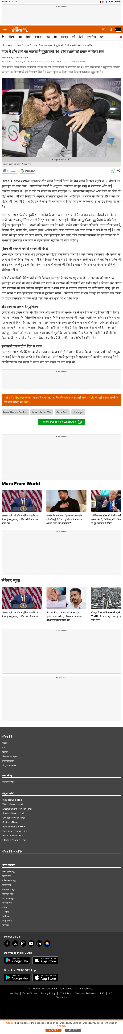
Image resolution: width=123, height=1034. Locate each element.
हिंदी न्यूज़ (19, 397)
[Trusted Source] (28, 171)
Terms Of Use (29, 993)
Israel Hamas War (42, 412)
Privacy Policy (48, 993)
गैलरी (81, 36)
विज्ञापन (5, 752)
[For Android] (17, 977)
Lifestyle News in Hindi (14, 840)
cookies (61, 1025)
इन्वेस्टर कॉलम (8, 761)
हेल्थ (101, 36)
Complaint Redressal (85, 993)
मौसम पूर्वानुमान (8, 781)
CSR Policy (65, 993)
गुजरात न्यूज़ (7, 902)
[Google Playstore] (17, 960)
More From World (21, 483)
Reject (73, 1030)
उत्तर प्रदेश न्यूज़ (9, 871)
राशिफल (64, 36)
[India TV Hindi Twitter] (109, 1)
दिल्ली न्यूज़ (6, 876)
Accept (53, 1030)
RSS (102, 993)
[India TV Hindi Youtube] (112, 1)
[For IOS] (45, 977)
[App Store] (45, 960)
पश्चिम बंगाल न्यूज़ (9, 880)
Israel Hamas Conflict (15, 412)
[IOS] (100, 1)
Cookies (10, 1022)
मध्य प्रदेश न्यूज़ (8, 889)
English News (9, 765)
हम (3, 747)
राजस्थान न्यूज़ (8, 898)
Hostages (78, 412)
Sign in (118, 1)
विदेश (28, 36)
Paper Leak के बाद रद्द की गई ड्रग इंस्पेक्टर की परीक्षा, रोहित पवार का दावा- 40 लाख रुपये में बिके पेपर (64, 616)
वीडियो (11, 36)
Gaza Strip (62, 412)
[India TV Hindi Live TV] (118, 29)
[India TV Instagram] (23, 943)
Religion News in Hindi (13, 826)
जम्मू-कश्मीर (7, 920)
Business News (10, 822)
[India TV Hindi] (20, 29)
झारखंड (5, 925)
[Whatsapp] (113, 171)
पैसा (55, 36)
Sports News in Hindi (13, 813)
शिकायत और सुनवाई (10, 756)
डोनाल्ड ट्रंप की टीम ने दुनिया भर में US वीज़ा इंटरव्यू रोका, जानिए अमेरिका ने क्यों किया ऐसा (20, 519)
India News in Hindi (12, 799)
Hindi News (7, 45)
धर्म (73, 36)
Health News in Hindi (13, 835)
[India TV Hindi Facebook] (107, 1)
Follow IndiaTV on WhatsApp (58, 421)
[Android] (103, 1)
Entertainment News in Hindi (17, 808)
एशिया (26, 45)
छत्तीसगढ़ (6, 916)
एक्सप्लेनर (91, 36)
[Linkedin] (39, 943)
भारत (20, 36)
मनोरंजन (38, 36)
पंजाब (4, 907)
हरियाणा (5, 911)
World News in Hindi (12, 804)
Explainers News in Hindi (15, 831)
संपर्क (4, 743)
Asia (91, 397)
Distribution (61, 997)
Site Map (13, 993)
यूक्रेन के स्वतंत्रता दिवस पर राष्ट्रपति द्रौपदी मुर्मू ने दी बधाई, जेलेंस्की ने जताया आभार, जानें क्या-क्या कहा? (64, 519)
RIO (110, 993)
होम (3, 36)
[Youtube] (31, 943)
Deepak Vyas (21, 57)
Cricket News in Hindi (13, 817)
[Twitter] (15, 943)
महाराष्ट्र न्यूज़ (7, 893)
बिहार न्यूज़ (6, 885)
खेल (48, 36)
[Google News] (10, 171)
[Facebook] (7, 943)
